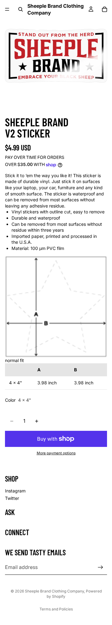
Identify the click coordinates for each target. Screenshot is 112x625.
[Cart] (104, 9)
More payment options (56, 453)
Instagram (15, 490)
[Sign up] (100, 567)
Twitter (12, 497)
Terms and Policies (56, 609)
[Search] (20, 9)
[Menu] (7, 9)
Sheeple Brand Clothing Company (54, 591)
